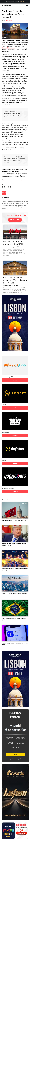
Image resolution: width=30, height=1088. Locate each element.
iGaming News (6, 500)
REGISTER (22, 1)
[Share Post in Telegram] (10, 187)
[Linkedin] (8, 197)
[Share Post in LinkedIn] (4, 187)
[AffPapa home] (6, 5)
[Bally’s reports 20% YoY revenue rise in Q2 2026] (15, 232)
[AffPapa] (4, 195)
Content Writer (6, 199)
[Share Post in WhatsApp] (8, 187)
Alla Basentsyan (7, 247)
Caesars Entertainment (8, 48)
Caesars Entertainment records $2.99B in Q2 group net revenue (15, 280)
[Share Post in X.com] (6, 187)
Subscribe (15, 220)
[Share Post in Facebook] (2, 187)
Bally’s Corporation (7, 181)
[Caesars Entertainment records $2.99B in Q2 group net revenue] (15, 268)
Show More (15, 380)
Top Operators (6, 354)
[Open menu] (26, 5)
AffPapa (4, 197)
